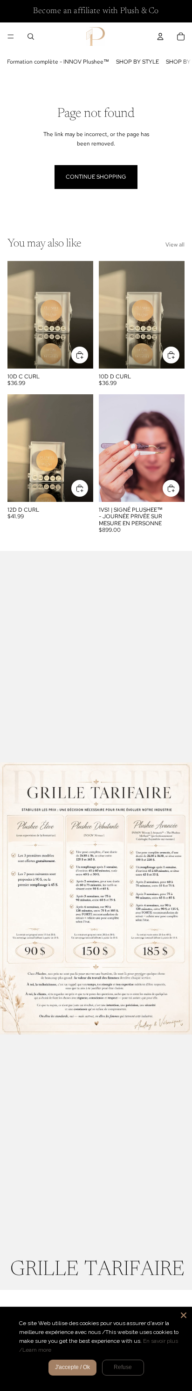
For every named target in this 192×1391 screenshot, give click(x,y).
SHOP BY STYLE (137, 61)
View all (175, 244)
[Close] (183, 1315)
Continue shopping (96, 177)
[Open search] (31, 36)
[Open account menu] (160, 36)
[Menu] (10, 36)
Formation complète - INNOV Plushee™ (58, 61)
